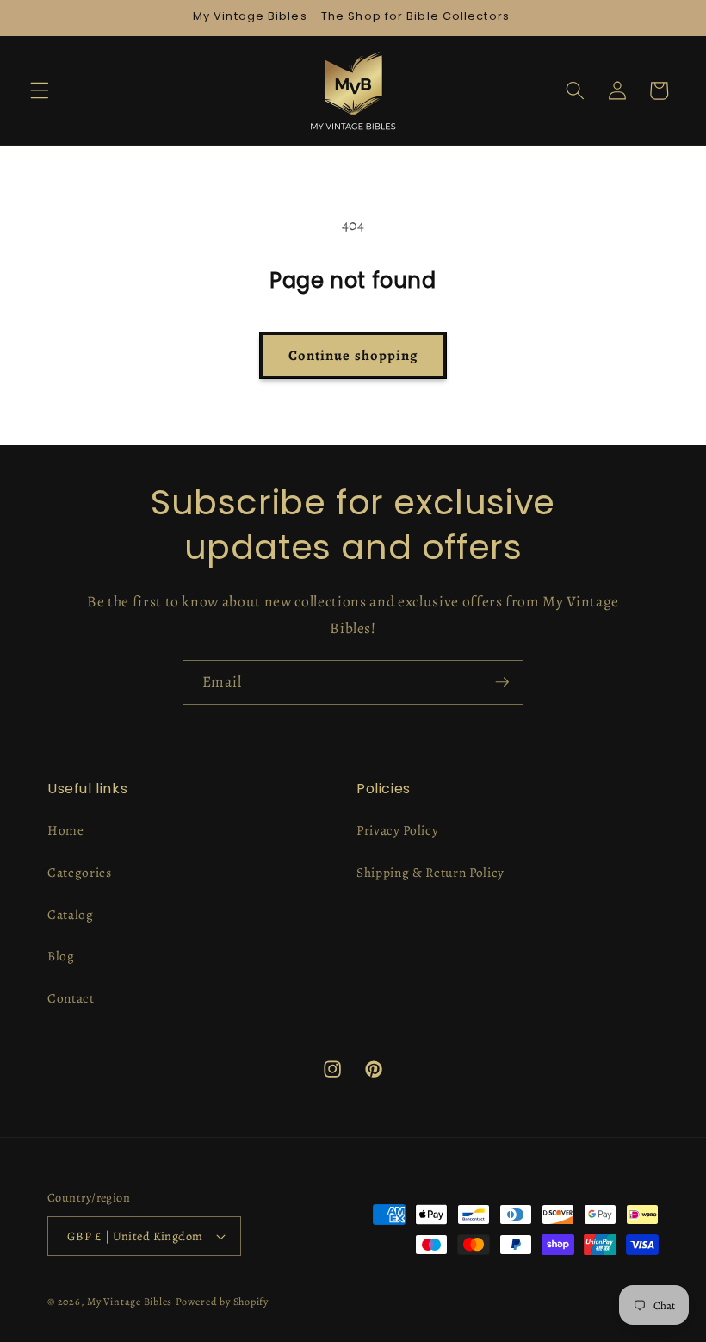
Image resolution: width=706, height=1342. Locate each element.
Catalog (70, 914)
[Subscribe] (502, 682)
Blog (61, 956)
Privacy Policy (397, 830)
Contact (71, 998)
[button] (39, 90)
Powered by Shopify (222, 1301)
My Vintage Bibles (129, 1301)
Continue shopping (353, 355)
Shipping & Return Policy (430, 872)
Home (65, 830)
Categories (79, 872)
